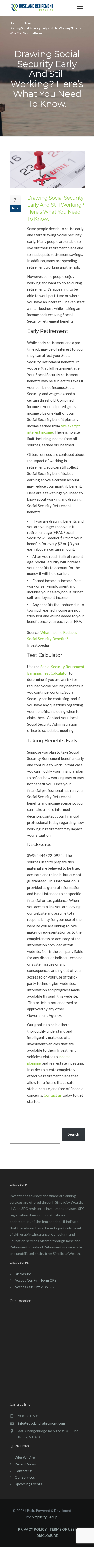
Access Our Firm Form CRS (35, 1280)
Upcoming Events (28, 1484)
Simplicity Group (44, 1517)
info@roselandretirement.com (41, 1423)
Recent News (25, 1464)
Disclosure (23, 1274)
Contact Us (24, 1471)
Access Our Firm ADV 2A (34, 1287)
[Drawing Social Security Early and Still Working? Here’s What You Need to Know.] (47, 169)
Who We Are (25, 1457)
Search (73, 1134)
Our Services (25, 1477)
